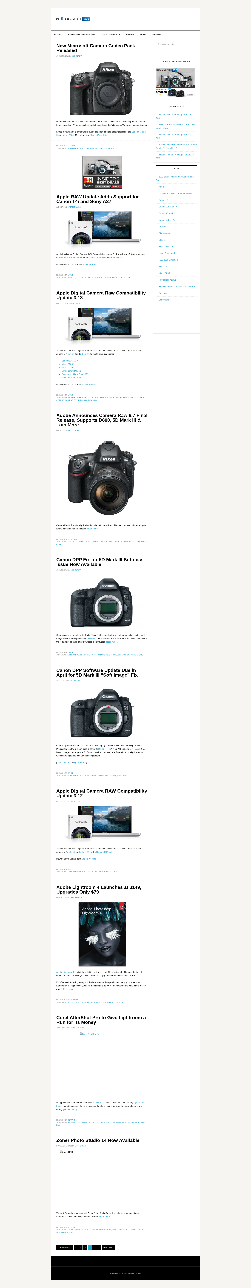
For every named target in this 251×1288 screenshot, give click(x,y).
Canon (80, 148)
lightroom (116, 1122)
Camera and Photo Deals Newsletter (176, 193)
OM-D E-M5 (69, 400)
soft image (121, 655)
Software (72, 146)
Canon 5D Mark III (99, 542)
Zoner (140, 1230)
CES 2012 (99, 1103)
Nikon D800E (68, 364)
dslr (109, 278)
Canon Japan (63, 762)
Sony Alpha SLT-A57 (71, 378)
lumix (132, 397)
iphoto (126, 397)
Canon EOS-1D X (70, 361)
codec (87, 148)
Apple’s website (88, 264)
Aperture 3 (63, 258)
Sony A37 (117, 258)
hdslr (84, 1002)
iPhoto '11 (116, 278)
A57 (69, 397)
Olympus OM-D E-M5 (71, 371)
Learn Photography (167, 253)
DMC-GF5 (118, 397)
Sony (128, 278)
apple (70, 275)
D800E (111, 397)
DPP (110, 655)
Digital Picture (79, 762)
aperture (81, 397)
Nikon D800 (68, 135)
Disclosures (164, 233)
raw (112, 148)
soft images (122, 776)
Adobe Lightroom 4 (65, 972)
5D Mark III (92, 638)
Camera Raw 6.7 (84, 542)
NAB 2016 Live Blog (168, 260)
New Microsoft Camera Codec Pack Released (95, 48)
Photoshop (73, 539)
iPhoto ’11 (77, 258)
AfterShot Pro (74, 1122)
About (161, 187)
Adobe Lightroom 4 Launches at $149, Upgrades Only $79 (98, 890)
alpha (73, 397)
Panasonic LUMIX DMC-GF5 (75, 374)
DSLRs (162, 240)
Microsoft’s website (99, 135)
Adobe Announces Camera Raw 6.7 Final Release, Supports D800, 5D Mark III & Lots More (101, 420)
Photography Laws (167, 280)
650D (70, 278)
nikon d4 (118, 542)
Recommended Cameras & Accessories (177, 286)
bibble (84, 1122)
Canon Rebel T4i (97, 258)
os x (76, 400)
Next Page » (108, 1248)
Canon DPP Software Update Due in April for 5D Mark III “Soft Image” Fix (97, 673)
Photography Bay (73, 19)
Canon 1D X (164, 200)
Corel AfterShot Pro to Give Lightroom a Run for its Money (101, 1020)
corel (103, 1122)
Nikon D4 (163, 266)
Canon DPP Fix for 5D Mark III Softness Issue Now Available (100, 562)
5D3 (69, 542)
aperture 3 (81, 278)
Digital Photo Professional (96, 655)
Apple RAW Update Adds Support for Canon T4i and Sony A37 (97, 199)
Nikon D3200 (68, 367)
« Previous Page (65, 1248)
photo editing (128, 1122)
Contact (162, 227)
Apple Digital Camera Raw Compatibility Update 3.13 (101, 295)
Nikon (107, 148)
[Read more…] (93, 529)
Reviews (163, 293)
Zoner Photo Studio (65, 1232)
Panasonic (82, 400)
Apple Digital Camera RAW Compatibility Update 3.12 (101, 793)
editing (110, 542)
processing (114, 1002)
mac (137, 397)
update (59, 544)
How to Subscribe (167, 247)
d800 (92, 148)
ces (89, 1122)
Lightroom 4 (92, 1002)
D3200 (101, 397)
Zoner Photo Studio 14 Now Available (97, 1140)
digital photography (77, 1230)
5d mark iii (72, 148)
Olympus (60, 400)
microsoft (99, 148)
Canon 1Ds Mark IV (168, 207)
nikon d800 (127, 542)
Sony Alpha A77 (166, 300)
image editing (92, 1230)
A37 (73, 278)
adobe (74, 542)
